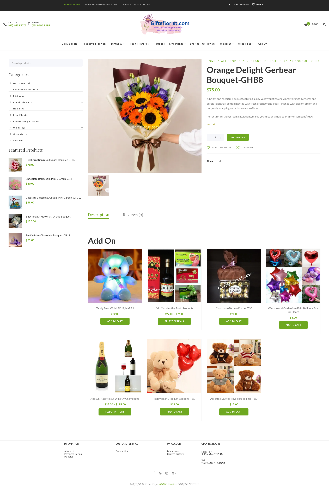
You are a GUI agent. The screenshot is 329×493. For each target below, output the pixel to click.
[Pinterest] (160, 473)
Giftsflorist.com (165, 484)
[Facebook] (154, 473)
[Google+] (174, 473)
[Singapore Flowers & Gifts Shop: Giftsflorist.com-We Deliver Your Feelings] (164, 24)
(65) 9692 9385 (41, 25)
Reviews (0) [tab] (133, 214)
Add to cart (238, 137)
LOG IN (235, 4)
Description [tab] (98, 214)
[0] (305, 24)
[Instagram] (166, 473)
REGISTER (244, 4)
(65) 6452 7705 (17, 25)
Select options (174, 321)
